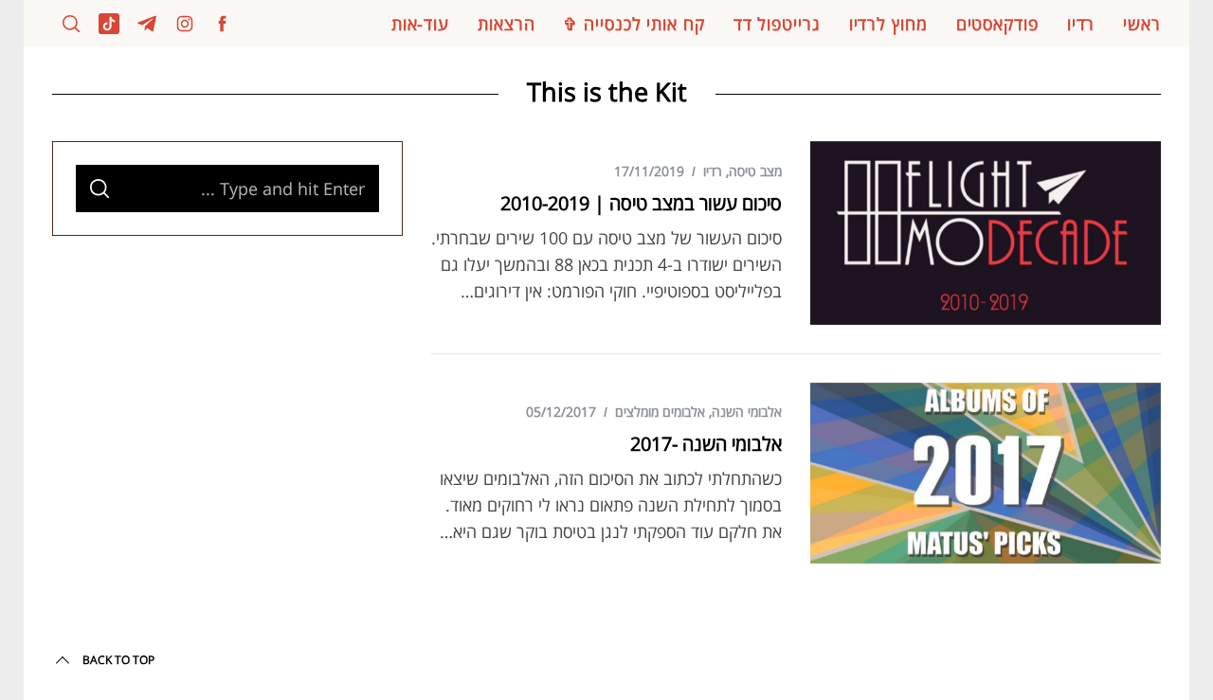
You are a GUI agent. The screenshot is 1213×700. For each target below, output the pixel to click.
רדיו (1081, 23)
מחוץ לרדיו (888, 23)
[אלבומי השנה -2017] (985, 473)
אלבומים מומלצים (660, 412)
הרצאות (506, 23)
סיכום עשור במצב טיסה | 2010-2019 (641, 203)
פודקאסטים (997, 23)
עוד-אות (420, 23)
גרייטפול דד (777, 23)
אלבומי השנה (747, 412)
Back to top (118, 660)
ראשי (1142, 23)
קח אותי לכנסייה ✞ (633, 23)
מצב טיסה (755, 171)
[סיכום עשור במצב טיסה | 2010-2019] (985, 233)
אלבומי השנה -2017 (706, 444)
